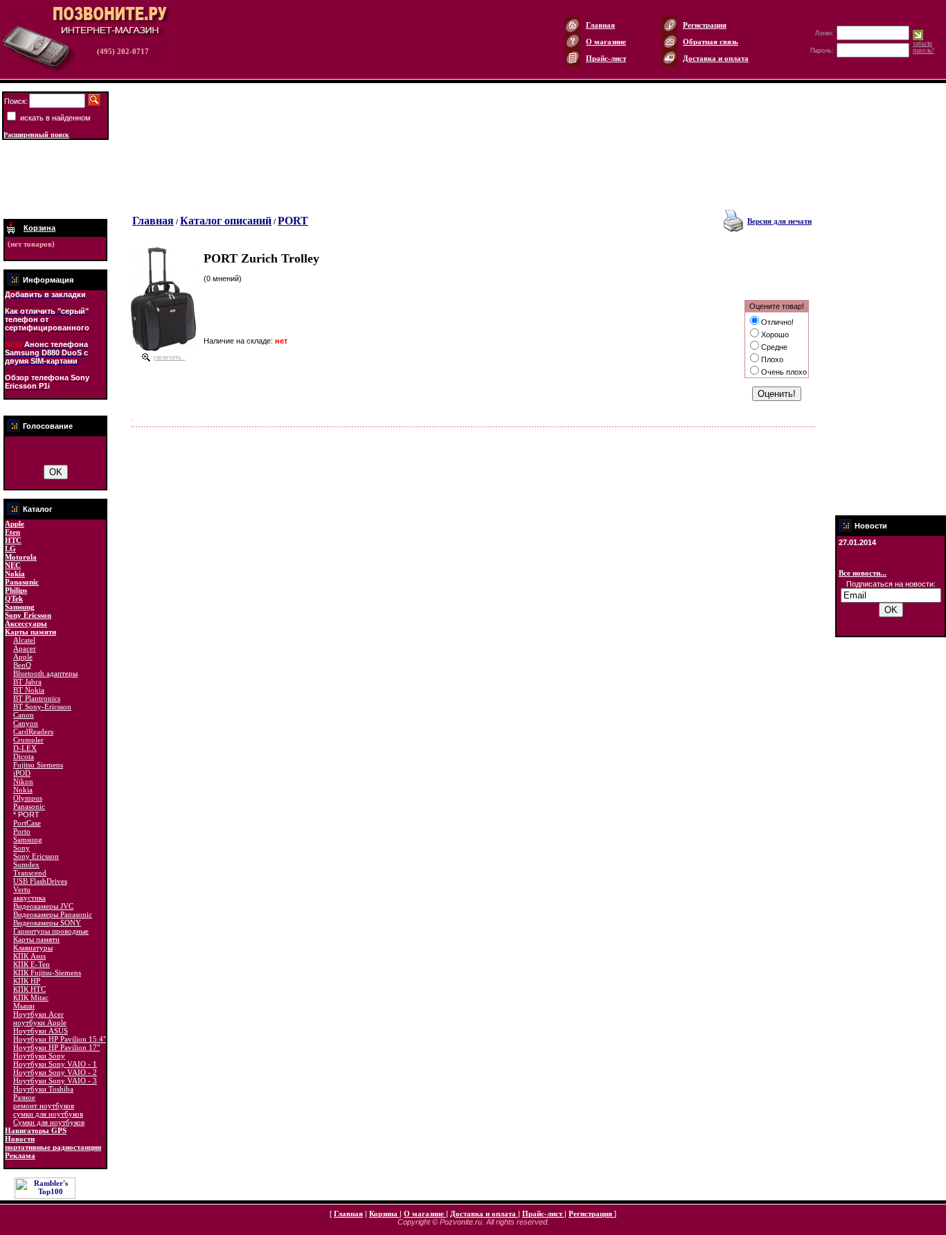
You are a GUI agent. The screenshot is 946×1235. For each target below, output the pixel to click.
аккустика (29, 898)
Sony (21, 848)
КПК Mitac (30, 997)
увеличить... (169, 357)
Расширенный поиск (36, 135)
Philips (16, 590)
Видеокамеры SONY (47, 922)
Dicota (23, 756)
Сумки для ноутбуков (48, 1122)
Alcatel (24, 640)
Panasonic (22, 582)
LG (10, 548)
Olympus (27, 798)
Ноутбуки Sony (39, 1055)
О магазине (606, 41)
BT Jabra (27, 681)
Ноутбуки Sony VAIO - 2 (55, 1072)
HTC (13, 540)
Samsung (20, 607)
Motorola (21, 557)
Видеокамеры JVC (43, 906)
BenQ (22, 665)
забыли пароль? (923, 47)
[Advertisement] (55, 179)
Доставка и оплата (716, 58)
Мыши (24, 1006)
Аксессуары (26, 623)
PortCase (27, 823)
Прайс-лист (606, 58)
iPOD (21, 773)
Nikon (23, 781)
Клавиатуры (33, 947)
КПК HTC (29, 989)
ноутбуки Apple (39, 1022)
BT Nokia (28, 690)
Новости (20, 1139)
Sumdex (26, 864)
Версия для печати (779, 221)
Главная (600, 25)
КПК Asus (29, 956)
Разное (24, 1097)
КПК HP (26, 981)
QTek (14, 598)
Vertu (21, 889)
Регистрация (704, 25)
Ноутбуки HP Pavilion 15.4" (59, 1039)
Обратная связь (710, 41)
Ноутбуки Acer (38, 1014)
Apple (14, 523)
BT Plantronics (36, 698)
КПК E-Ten (31, 964)
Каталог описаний (225, 220)
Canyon (25, 723)
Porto (21, 831)
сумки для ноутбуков (48, 1114)
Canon (23, 715)
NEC (13, 565)
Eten (12, 532)
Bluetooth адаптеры (45, 673)
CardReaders (33, 731)
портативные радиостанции (53, 1147)
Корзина (384, 1213)
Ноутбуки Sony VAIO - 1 (55, 1064)
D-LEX (25, 748)
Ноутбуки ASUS (40, 1031)
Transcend (29, 873)
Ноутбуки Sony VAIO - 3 (55, 1080)
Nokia (15, 573)
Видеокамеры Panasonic (52, 914)
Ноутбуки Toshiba (43, 1089)
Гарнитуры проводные (51, 931)
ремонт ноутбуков (43, 1105)
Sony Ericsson (28, 615)
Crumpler (28, 740)
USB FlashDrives (40, 881)
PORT (293, 220)
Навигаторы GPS (35, 1130)
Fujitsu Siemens (38, 765)
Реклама (20, 1155)
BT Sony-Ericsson (42, 706)
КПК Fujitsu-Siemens (47, 972)
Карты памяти (30, 632)
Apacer (24, 648)
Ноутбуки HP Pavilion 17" (56, 1047)
